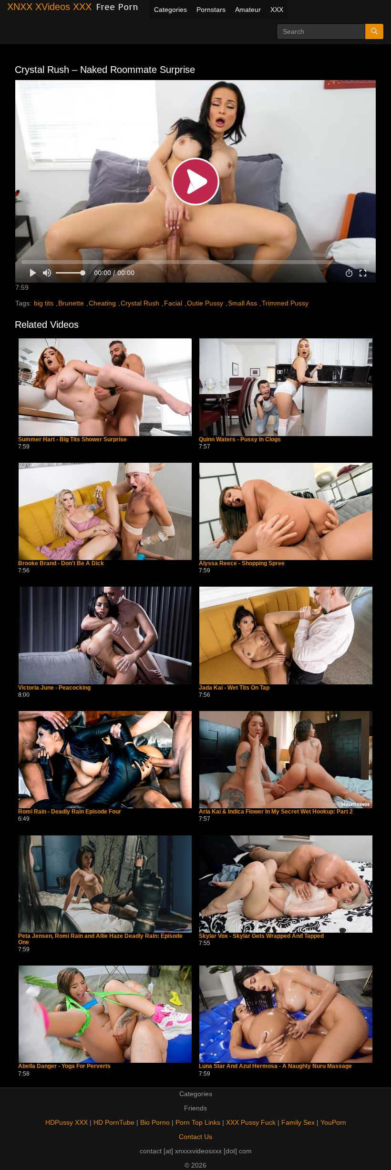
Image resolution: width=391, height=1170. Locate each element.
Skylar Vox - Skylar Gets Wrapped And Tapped (261, 936)
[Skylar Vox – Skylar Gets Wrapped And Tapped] (286, 884)
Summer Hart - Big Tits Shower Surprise (72, 440)
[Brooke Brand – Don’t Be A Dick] (105, 511)
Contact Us (195, 1136)
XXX (276, 9)
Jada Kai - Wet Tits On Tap (234, 688)
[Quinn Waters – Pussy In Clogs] (286, 387)
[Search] (374, 31)
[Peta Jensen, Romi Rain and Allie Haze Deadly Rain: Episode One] (105, 884)
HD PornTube (113, 1122)
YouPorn (333, 1122)
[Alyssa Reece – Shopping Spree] (286, 511)
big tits (43, 303)
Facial (173, 303)
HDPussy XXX (66, 1122)
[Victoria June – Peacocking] (105, 635)
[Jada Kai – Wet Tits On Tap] (286, 635)
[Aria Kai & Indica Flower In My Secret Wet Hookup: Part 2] (286, 760)
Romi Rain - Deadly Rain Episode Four (69, 812)
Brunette (71, 303)
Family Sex (298, 1122)
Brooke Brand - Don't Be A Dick (61, 563)
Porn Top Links (197, 1122)
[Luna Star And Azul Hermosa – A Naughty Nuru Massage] (286, 1014)
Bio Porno (155, 1122)
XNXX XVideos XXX (49, 6)
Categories (170, 9)
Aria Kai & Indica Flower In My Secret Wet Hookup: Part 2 (276, 812)
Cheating (102, 303)
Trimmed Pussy (285, 303)
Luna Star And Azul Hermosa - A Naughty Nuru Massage (275, 1066)
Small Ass (242, 303)
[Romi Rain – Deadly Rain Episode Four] (105, 760)
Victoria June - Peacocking (54, 688)
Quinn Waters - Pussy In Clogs (240, 440)
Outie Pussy (205, 303)
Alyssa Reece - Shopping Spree (242, 563)
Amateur (248, 9)
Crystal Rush (140, 303)
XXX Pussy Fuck (251, 1122)
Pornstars (211, 9)
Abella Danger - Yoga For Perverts (64, 1066)
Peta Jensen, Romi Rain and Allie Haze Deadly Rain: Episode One (100, 939)
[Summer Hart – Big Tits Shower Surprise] (105, 387)
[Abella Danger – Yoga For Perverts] (105, 1014)
